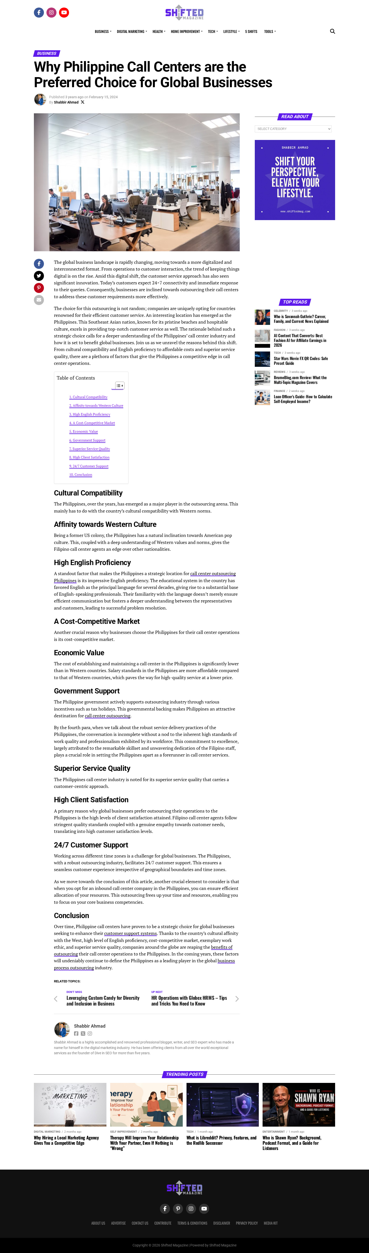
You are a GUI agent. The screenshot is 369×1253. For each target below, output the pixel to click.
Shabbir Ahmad (66, 102)
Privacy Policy (247, 1223)
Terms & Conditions (192, 1223)
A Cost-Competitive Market (94, 422)
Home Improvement (185, 31)
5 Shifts (251, 31)
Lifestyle (230, 31)
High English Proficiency (91, 414)
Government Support (89, 440)
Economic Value (85, 431)
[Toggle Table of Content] (117, 385)
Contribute (162, 1223)
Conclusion (83, 474)
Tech (211, 31)
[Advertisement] (295, 259)
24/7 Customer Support (90, 466)
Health (158, 31)
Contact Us (140, 1223)
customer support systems (130, 933)
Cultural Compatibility (90, 396)
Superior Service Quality (91, 448)
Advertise (118, 1223)
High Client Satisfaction (91, 457)
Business (102, 31)
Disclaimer (221, 1223)
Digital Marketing (130, 31)
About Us (98, 1223)
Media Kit (271, 1223)
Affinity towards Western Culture (98, 405)
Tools (268, 31)
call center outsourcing (107, 716)
